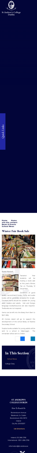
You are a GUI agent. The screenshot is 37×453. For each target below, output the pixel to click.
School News (8, 226)
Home (4, 220)
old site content (9, 222)
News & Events (9, 224)
